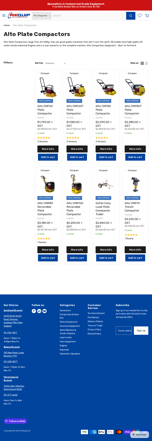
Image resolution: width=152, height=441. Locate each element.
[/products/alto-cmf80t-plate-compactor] (135, 87)
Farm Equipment (68, 341)
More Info (48, 148)
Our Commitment (96, 313)
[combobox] (89, 16)
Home (7, 25)
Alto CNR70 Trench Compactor (132, 206)
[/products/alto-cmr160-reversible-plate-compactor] (77, 184)
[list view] (146, 63)
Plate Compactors (68, 322)
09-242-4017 (10, 332)
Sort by (39, 63)
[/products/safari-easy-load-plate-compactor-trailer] (106, 184)
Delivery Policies (95, 321)
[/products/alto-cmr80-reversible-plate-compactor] (47, 184)
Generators (65, 310)
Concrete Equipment (70, 326)
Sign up (141, 330)
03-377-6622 (11, 395)
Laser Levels (66, 337)
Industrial (64, 350)
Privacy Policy (94, 329)
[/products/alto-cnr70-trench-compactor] (135, 184)
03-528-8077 (11, 361)
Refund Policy (94, 334)
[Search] (130, 16)
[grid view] (142, 63)
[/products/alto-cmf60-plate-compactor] (47, 87)
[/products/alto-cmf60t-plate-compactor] (77, 87)
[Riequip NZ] (19, 15)
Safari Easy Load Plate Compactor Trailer (103, 208)
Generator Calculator (70, 354)
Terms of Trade (95, 325)
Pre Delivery (93, 317)
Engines (63, 345)
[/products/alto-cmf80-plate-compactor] (106, 87)
